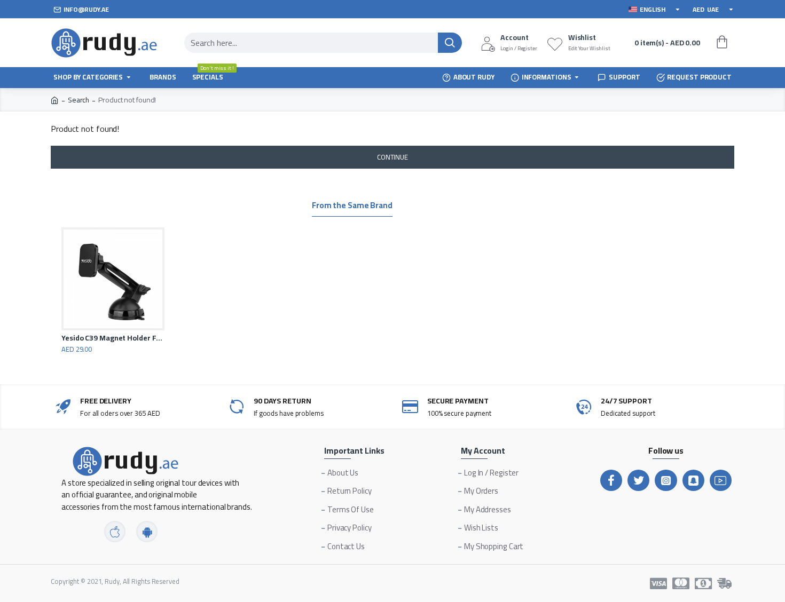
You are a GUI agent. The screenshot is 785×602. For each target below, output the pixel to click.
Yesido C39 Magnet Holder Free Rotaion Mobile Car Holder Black (112, 338)
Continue (392, 156)
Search (78, 100)
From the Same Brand (352, 207)
